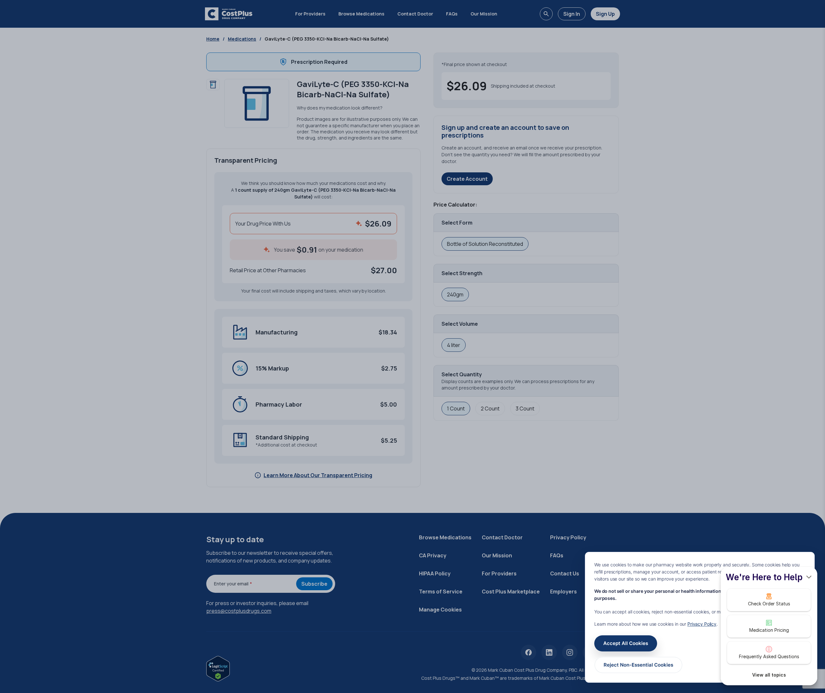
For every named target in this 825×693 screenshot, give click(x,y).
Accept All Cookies (625, 643)
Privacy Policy (701, 624)
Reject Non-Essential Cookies (638, 665)
